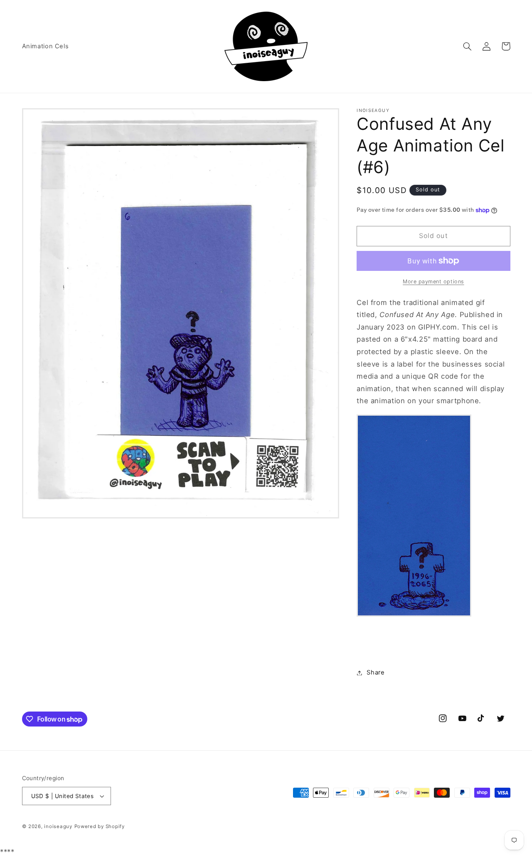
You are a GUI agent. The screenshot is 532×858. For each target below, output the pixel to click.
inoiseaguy (58, 826)
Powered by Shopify (99, 826)
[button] (467, 46)
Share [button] (375, 672)
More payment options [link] (433, 281)
